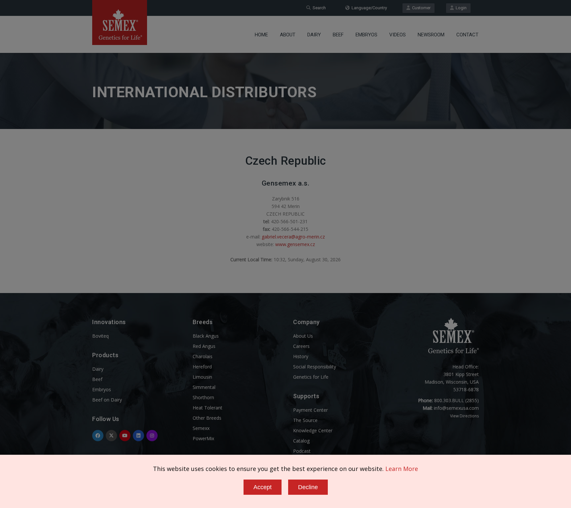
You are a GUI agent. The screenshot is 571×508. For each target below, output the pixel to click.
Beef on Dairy (107, 400)
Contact (467, 35)
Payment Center (310, 410)
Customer (420, 7)
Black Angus (206, 336)
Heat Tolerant (207, 407)
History (300, 356)
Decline (308, 487)
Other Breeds (207, 418)
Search (318, 7)
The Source (305, 420)
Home (261, 35)
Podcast (302, 451)
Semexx (201, 428)
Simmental (204, 387)
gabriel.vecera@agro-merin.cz (293, 236)
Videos (397, 35)
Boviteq (100, 336)
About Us (303, 336)
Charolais (202, 356)
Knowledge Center (312, 430)
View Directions (464, 416)
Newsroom (431, 35)
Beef (338, 35)
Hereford (202, 366)
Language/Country (368, 7)
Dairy (314, 35)
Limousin (202, 377)
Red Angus (204, 346)
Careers (301, 346)
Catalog (301, 441)
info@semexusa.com (456, 408)
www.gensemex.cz (295, 244)
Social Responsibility (314, 366)
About (287, 35)
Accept (262, 487)
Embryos (366, 35)
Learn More (401, 469)
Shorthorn (203, 397)
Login (460, 7)
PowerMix (203, 438)
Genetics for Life (310, 377)
